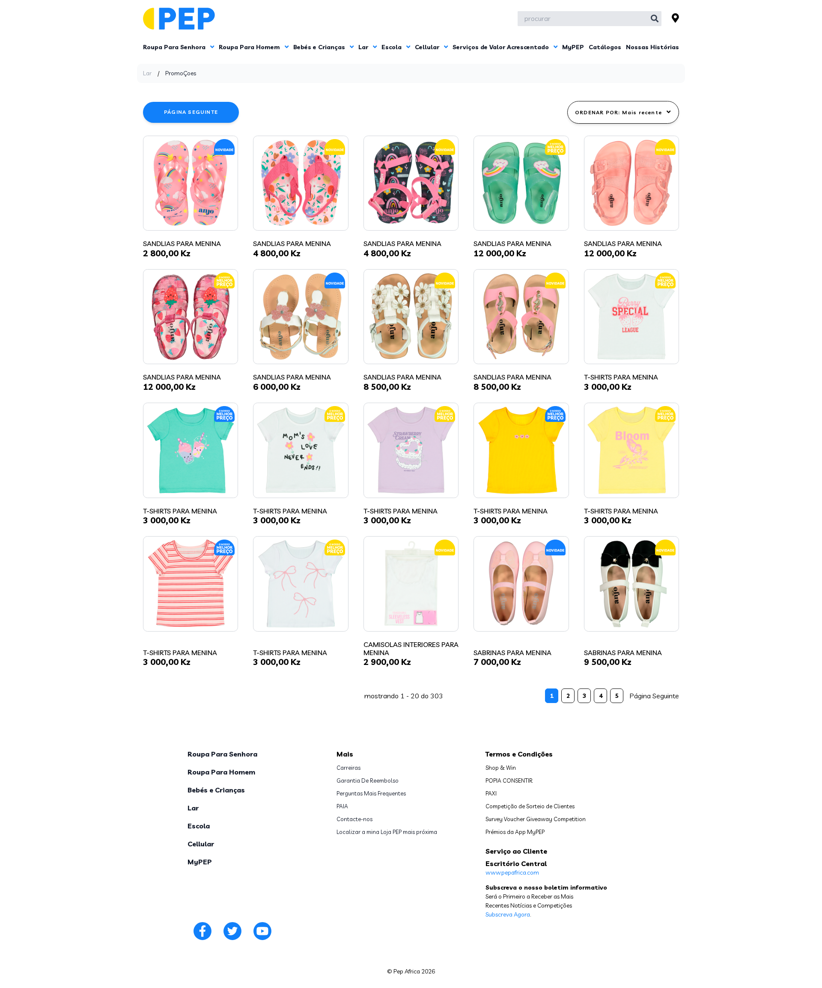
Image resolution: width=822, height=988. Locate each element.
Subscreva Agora (507, 914)
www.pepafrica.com (512, 872)
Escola (392, 47)
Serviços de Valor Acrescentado (502, 47)
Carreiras (348, 767)
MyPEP (573, 47)
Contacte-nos (354, 819)
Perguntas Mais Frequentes (371, 793)
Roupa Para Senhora (175, 47)
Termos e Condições (519, 754)
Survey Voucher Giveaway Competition (535, 819)
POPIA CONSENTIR (509, 780)
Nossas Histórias (652, 47)
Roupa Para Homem (250, 47)
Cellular (428, 47)
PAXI (491, 793)
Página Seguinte (191, 112)
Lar (364, 47)
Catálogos (605, 47)
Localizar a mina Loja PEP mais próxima (387, 831)
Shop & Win (500, 767)
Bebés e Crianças (320, 47)
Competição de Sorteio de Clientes (530, 806)
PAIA (342, 806)
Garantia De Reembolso (368, 780)
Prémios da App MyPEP (515, 831)
